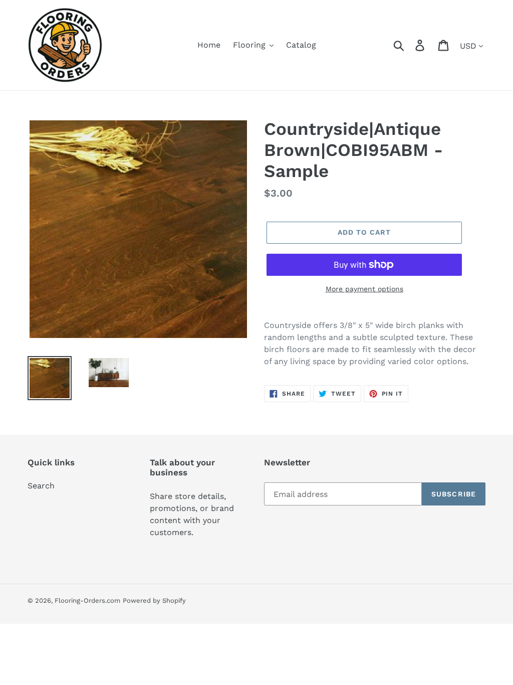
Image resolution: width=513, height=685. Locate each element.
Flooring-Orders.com (87, 600)
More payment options (364, 289)
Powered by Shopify (154, 600)
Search (41, 485)
